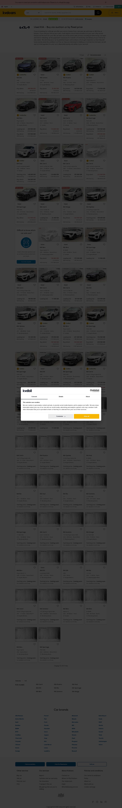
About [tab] (88, 396)
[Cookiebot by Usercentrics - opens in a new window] (91, 390)
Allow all (86, 416)
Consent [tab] (34, 396)
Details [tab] (61, 396)
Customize (59, 416)
